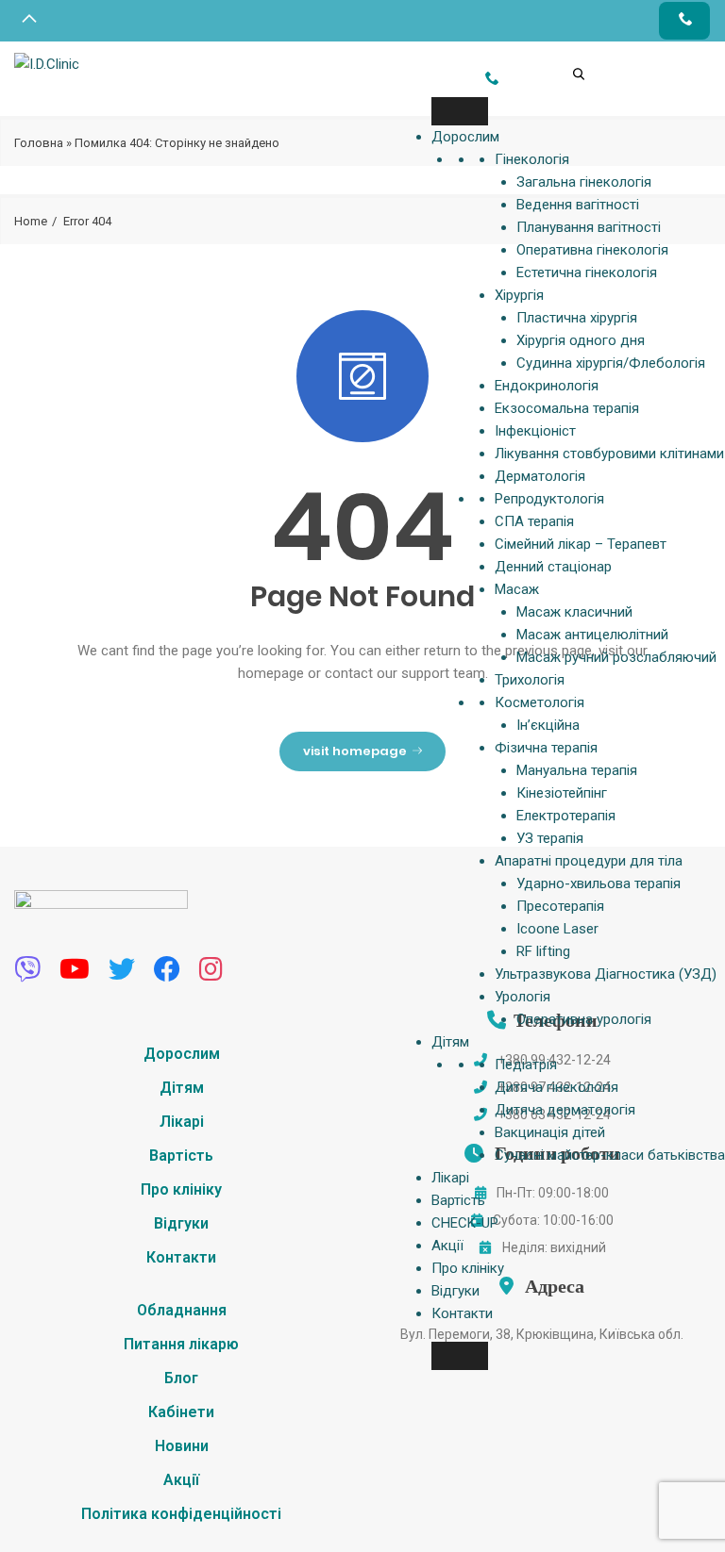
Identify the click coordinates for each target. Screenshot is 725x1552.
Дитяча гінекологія (556, 1087)
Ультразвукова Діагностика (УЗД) (606, 974)
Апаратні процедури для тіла (589, 860)
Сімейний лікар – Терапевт (580, 544)
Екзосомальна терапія (567, 408)
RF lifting (543, 951)
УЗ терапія (549, 838)
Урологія (522, 996)
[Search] (559, 47)
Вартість (458, 1200)
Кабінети (181, 1412)
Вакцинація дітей (550, 1132)
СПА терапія (534, 521)
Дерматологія (540, 476)
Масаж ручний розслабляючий (616, 657)
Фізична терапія (546, 747)
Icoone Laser (557, 928)
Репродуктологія (549, 498)
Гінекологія (532, 159)
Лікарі (450, 1177)
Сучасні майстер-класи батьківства (610, 1155)
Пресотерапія (560, 906)
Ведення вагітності (577, 204)
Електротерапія (565, 815)
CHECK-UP (464, 1222)
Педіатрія (526, 1064)
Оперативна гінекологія (592, 249)
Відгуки (455, 1290)
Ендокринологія (547, 385)
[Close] (459, 1356)
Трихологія (530, 679)
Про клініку (467, 1268)
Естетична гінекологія (586, 272)
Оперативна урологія (583, 1019)
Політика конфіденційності (181, 1514)
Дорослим (465, 136)
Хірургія (519, 295)
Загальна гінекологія (583, 181)
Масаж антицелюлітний (592, 634)
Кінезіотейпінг (561, 792)
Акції (447, 1245)
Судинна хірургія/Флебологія (610, 363)
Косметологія (539, 702)
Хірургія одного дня (580, 340)
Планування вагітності (588, 227)
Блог (181, 1378)
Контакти (462, 1313)
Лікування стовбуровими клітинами (609, 453)
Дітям (450, 1041)
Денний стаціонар (553, 566)
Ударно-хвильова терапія (598, 883)
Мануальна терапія (576, 770)
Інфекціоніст (535, 430)
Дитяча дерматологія (565, 1109)
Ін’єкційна (548, 725)
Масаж (517, 589)
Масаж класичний (574, 611)
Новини (182, 1446)
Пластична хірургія (576, 317)
